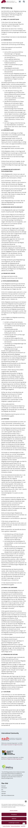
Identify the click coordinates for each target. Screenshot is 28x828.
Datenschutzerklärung (15, 826)
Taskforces (3, 791)
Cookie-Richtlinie (6, 826)
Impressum (23, 826)
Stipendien (3, 793)
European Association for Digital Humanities (12, 744)
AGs (2, 789)
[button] (26, 801)
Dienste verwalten (13, 810)
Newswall (3, 786)
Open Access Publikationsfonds (7, 795)
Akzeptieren (14, 814)
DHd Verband (4, 788)
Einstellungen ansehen (14, 823)
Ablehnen (14, 818)
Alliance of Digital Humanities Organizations (12, 759)
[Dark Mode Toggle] (24, 824)
